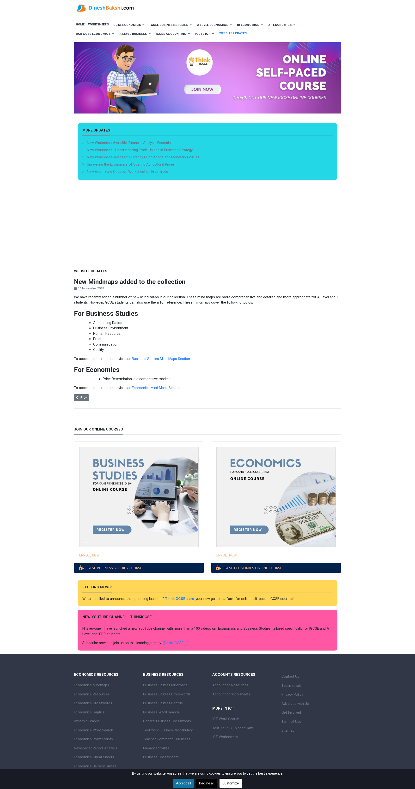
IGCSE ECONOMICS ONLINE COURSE (253, 568)
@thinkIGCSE (173, 643)
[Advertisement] (207, 231)
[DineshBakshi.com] (207, 7)
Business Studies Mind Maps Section (161, 359)
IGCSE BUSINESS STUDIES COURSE (114, 568)
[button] (129, 25)
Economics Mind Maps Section (156, 388)
